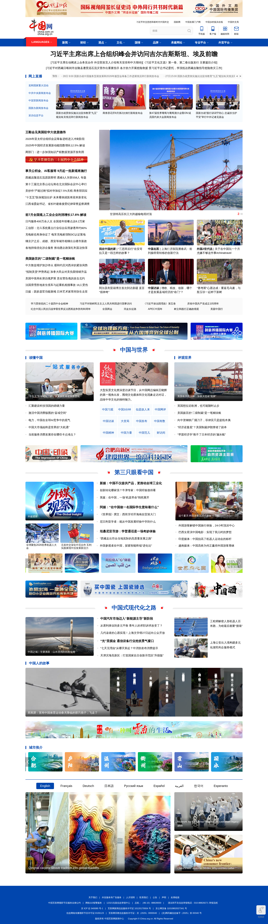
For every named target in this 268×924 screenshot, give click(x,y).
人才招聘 (130, 897)
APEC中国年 (155, 309)
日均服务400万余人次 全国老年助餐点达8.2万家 (55, 221)
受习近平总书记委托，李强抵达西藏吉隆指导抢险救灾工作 (185, 68)
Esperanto (221, 786)
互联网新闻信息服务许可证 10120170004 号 (129, 908)
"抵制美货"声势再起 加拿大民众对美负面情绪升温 (56, 271)
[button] (240, 169)
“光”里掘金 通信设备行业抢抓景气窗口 (127, 641)
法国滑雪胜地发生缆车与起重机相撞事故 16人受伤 (56, 284)
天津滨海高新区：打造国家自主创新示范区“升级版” (132, 655)
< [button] (237, 76)
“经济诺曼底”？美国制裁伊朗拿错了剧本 (202, 427)
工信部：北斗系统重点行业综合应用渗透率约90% (56, 228)
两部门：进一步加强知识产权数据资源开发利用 (54, 152)
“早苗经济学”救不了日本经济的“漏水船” (201, 434)
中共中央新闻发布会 (40, 93)
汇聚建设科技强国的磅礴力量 (47, 405)
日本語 (109, 786)
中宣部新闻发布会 (38, 100)
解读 (82, 145)
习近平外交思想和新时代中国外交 (152, 22)
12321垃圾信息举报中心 (118, 903)
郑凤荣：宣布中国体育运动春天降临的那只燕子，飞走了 (63, 712)
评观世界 (185, 358)
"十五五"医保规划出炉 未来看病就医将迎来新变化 (56, 197)
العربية (179, 786)
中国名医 (153, 248)
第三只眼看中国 (134, 472)
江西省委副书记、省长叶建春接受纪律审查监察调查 (57, 203)
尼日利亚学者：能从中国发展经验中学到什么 (128, 521)
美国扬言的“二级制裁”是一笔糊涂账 (50, 258)
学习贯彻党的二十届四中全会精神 (49, 303)
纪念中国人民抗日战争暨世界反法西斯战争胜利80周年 (61, 309)
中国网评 (160, 409)
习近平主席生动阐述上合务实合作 (72, 62)
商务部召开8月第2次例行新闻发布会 (123, 113)
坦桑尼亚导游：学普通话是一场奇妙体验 (128, 531)
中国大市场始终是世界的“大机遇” (49, 427)
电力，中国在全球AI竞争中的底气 (49, 420)
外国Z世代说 (204, 248)
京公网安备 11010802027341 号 (171, 908)
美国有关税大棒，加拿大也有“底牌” (196, 396)
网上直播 (35, 76)
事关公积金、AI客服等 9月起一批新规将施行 (56, 170)
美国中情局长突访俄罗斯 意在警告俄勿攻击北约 (55, 278)
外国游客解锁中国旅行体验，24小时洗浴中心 (207, 525)
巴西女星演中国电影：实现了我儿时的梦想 (205, 532)
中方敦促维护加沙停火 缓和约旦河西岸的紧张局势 (56, 265)
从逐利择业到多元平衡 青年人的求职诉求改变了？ (131, 625)
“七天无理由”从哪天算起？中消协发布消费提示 (129, 648)
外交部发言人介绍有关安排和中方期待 (118, 62)
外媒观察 (33, 516)
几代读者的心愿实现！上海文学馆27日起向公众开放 (132, 632)
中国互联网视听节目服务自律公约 (64, 903)
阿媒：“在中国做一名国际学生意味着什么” (129, 507)
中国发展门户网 (193, 22)
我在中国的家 (107, 248)
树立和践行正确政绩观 (186, 309)
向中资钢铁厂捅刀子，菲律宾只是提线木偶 (203, 420)
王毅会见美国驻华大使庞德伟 (45, 132)
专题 (83, 177)
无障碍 (261, 917)
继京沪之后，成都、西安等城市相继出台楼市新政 (56, 241)
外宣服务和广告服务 (111, 897)
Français (66, 786)
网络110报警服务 (93, 903)
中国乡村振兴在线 (214, 22)
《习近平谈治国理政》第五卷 (159, 303)
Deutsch (88, 786)
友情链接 (175, 897)
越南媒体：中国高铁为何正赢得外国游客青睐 (206, 545)
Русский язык (133, 786)
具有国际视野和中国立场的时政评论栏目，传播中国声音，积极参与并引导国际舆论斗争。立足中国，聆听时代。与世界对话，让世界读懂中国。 (133, 395)
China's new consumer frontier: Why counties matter (205, 868)
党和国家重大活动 (38, 85)
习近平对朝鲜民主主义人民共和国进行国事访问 (106, 303)
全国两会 (107, 309)
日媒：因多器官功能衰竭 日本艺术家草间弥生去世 (56, 291)
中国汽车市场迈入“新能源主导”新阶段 (126, 618)
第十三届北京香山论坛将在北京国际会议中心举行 (56, 184)
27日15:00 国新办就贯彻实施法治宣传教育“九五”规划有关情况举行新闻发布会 (208, 76)
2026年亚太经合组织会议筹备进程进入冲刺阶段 (55, 138)
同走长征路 (130, 309)
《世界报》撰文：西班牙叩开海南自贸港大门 (128, 514)
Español (159, 786)
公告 (155, 897)
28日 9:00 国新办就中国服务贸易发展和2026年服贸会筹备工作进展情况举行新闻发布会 (111, 76)
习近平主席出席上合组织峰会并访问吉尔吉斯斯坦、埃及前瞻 (134, 53)
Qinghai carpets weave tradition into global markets (64, 868)
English (45, 786)
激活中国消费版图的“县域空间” (48, 412)
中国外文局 (233, 22)
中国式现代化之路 (134, 607)
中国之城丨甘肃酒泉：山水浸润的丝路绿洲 (51, 651)
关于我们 (93, 897)
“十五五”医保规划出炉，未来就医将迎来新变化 (54, 396)
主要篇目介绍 (208, 62)
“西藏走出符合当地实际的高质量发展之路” (126, 538)
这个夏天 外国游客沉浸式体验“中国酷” (199, 515)
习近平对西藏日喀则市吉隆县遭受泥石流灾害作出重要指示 (83, 68)
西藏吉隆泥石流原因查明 (40, 177)
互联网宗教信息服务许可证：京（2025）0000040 (133, 913)
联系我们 (143, 897)
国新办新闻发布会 (38, 108)
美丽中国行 (216, 309)
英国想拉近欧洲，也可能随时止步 (198, 405)
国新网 (177, 22)
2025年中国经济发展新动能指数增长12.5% (52, 145)
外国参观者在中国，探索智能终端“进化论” (126, 545)
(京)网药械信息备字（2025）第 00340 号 (182, 913)
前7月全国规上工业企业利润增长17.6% (52, 214)
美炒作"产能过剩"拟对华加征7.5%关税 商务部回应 (56, 190)
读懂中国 (36, 358)
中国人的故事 (39, 663)
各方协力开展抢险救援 (134, 68)
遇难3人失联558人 (68, 177)
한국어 (198, 786)
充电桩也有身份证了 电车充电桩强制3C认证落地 (55, 234)
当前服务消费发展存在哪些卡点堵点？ (52, 434)
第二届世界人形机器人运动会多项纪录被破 (125, 214)
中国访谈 (153, 288)
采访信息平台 (36, 115)
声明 (164, 897)
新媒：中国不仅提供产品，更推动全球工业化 (131, 483)
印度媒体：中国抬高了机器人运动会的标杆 (205, 539)
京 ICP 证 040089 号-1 (92, 908)
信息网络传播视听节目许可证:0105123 (85, 913)
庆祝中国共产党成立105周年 (203, 303)
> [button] (240, 76)
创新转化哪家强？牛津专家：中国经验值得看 (128, 490)
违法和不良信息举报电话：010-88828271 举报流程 (193, 903)
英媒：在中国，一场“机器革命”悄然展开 (124, 497)
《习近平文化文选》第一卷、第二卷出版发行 (171, 62)
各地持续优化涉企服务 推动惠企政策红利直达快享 (56, 247)
